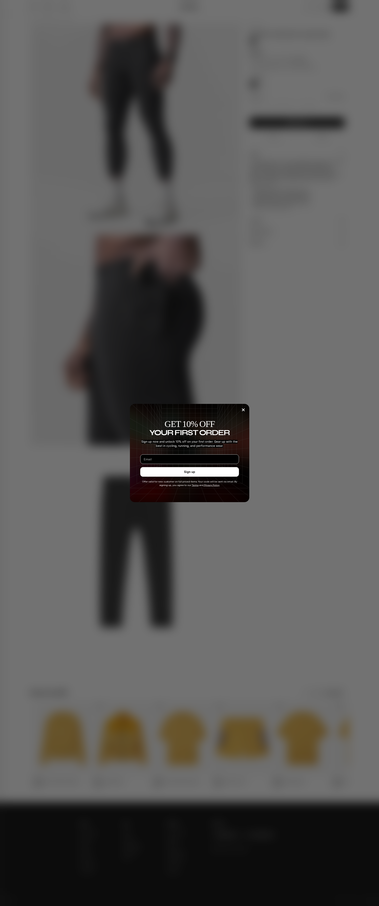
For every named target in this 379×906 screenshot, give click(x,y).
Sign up (189, 472)
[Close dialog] (243, 410)
